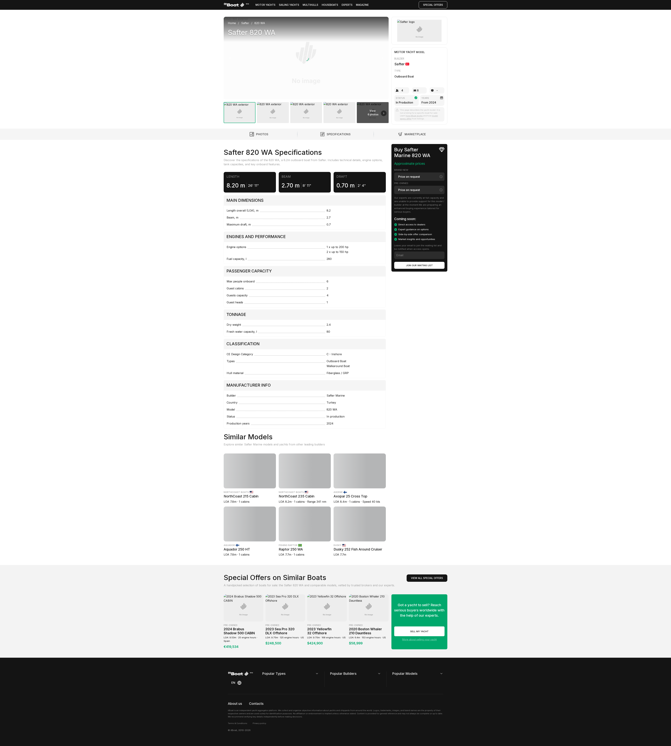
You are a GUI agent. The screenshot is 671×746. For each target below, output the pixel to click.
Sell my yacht (419, 631)
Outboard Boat (404, 76)
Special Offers (433, 4)
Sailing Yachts (289, 4)
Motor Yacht (404, 52)
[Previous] (229, 58)
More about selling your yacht (419, 639)
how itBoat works (414, 116)
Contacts (256, 703)
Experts (347, 4)
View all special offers (427, 578)
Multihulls (310, 4)
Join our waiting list (419, 265)
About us (235, 703)
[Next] (382, 58)
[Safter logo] (419, 31)
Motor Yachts (265, 4)
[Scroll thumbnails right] (384, 113)
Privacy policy (259, 723)
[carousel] (306, 68)
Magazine (362, 4)
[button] (306, 58)
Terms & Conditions (237, 723)
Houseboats (330, 4)
